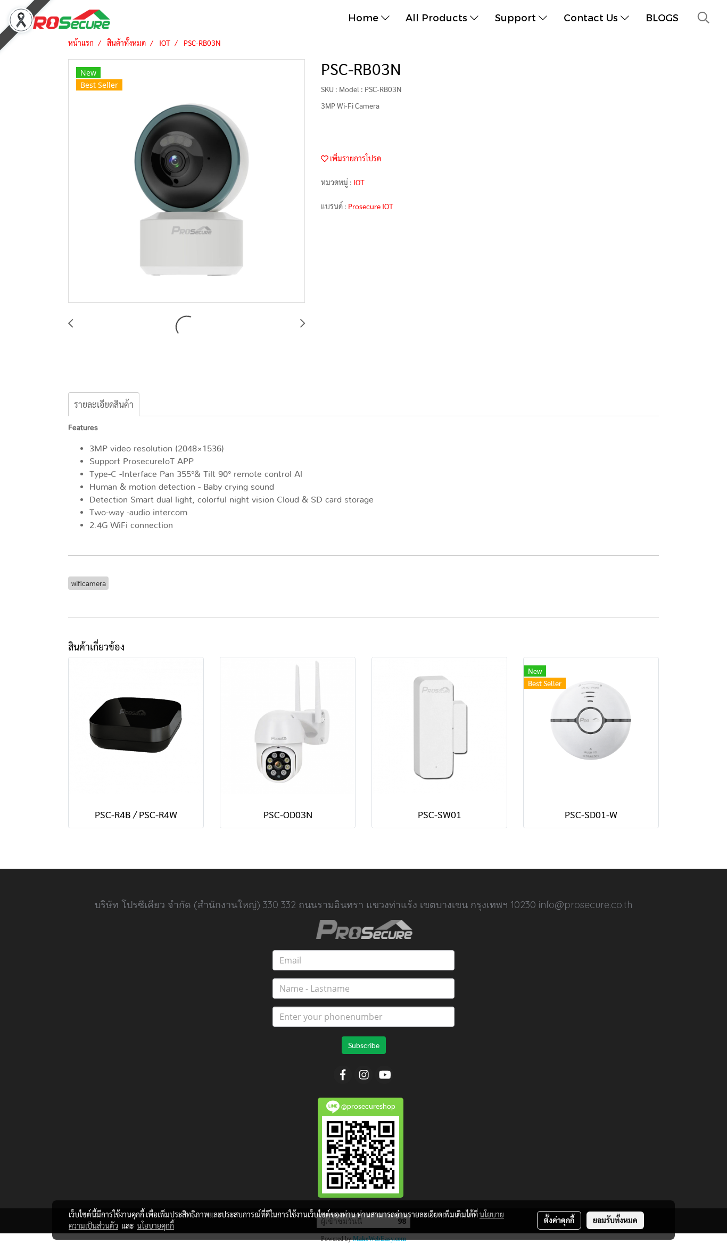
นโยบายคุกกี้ (155, 1225)
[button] (703, 17)
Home (364, 17)
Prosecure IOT (370, 206)
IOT (359, 182)
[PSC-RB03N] (186, 181)
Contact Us (592, 17)
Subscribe (363, 1045)
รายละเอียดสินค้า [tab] (104, 404)
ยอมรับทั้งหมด (615, 1220)
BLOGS (662, 17)
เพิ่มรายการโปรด (354, 158)
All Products (438, 17)
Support (517, 17)
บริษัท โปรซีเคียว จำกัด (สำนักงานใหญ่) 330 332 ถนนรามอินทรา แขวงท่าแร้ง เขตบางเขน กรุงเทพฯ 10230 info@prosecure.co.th (363, 905)
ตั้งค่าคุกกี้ (559, 1220)
